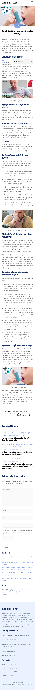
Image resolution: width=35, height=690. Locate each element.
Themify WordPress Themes (24, 684)
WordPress (13, 684)
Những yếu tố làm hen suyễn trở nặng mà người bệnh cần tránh (17, 453)
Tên (4, 510)
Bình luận (6, 489)
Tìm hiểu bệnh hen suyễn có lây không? (17, 32)
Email (5, 517)
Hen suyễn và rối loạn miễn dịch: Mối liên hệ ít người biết (16, 439)
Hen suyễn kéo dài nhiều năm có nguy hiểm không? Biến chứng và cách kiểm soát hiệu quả (17, 466)
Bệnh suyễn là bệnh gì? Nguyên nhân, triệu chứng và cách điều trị (18, 414)
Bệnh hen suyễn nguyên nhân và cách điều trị (18, 411)
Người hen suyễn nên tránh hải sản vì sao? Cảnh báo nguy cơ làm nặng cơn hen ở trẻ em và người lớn (17, 592)
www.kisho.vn (11, 651)
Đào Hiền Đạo (16, 682)
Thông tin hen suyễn (19, 435)
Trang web (6, 525)
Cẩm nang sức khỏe (7, 435)
